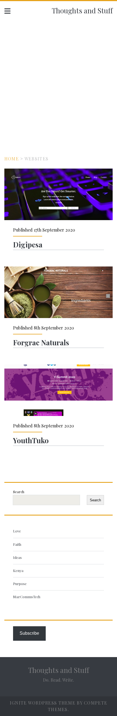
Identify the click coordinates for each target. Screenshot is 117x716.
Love (17, 531)
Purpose (20, 583)
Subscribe (29, 633)
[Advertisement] (58, 81)
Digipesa (58, 194)
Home (11, 158)
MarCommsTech (26, 596)
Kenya (18, 570)
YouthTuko (58, 390)
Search (18, 491)
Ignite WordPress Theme (42, 703)
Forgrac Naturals (58, 292)
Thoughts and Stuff (82, 10)
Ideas (17, 557)
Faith (17, 544)
